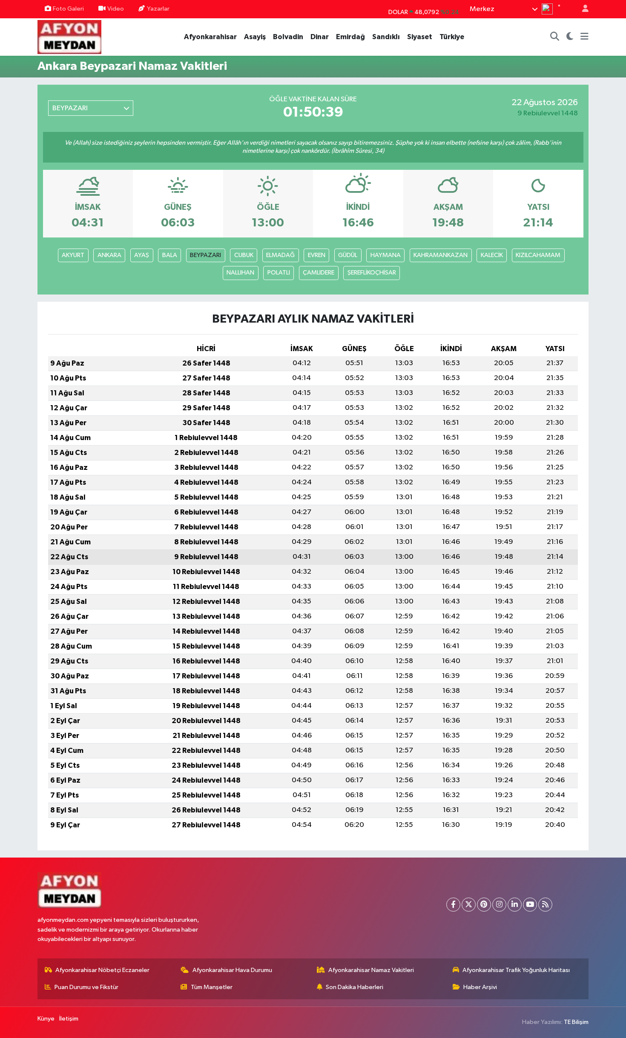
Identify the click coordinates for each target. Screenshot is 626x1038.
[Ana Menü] (584, 37)
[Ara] (555, 37)
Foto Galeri (68, 9)
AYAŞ (141, 255)
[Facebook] (453, 905)
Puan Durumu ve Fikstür (86, 987)
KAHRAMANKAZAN (441, 255)
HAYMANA (385, 255)
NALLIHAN (240, 272)
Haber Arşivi (480, 987)
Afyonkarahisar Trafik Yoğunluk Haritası (516, 970)
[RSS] (545, 905)
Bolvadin (288, 36)
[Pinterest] (484, 905)
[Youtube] (530, 905)
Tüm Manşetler (212, 987)
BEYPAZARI (205, 255)
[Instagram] (499, 905)
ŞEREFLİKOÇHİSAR (371, 272)
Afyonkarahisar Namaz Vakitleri (371, 970)
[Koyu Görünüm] (570, 37)
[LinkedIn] (515, 905)
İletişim (68, 1018)
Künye (46, 1018)
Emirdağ (350, 36)
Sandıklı (386, 36)
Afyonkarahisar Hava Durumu (232, 970)
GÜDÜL (347, 255)
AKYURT (73, 255)
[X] (469, 905)
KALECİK (492, 255)
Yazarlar (158, 9)
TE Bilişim (576, 1022)
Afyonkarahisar (210, 36)
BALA (169, 255)
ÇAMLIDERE (318, 272)
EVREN (316, 255)
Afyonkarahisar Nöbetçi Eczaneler (102, 970)
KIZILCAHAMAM (538, 255)
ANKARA (109, 255)
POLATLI (278, 272)
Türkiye (451, 36)
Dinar (319, 36)
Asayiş (255, 36)
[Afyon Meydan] (69, 36)
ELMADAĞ (280, 255)
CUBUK (243, 255)
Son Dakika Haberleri (354, 987)
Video (115, 9)
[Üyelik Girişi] (582, 9)
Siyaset (419, 36)
